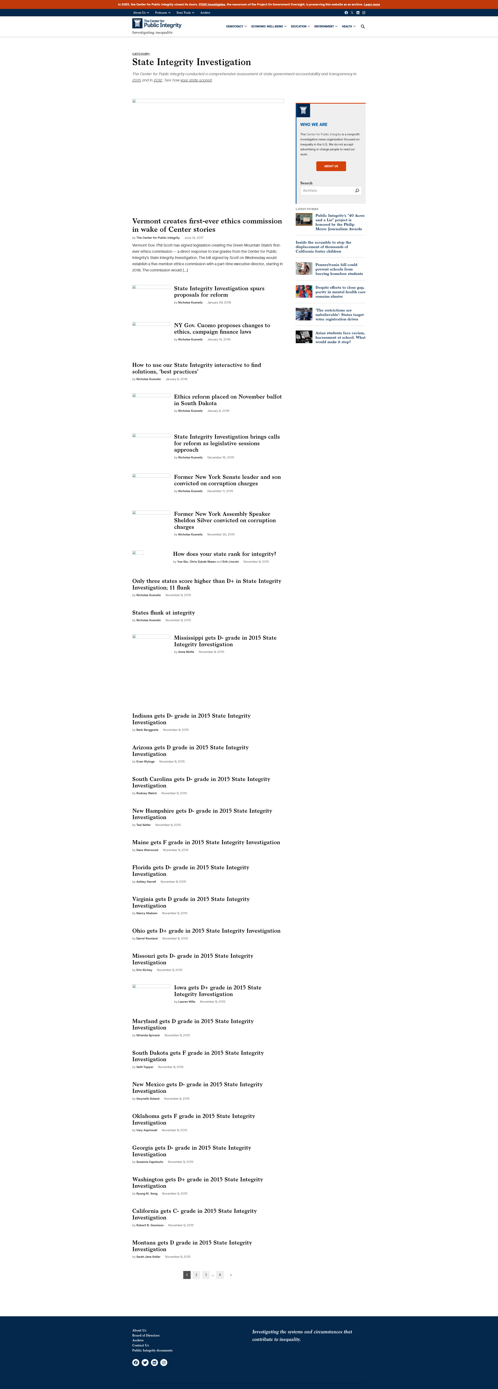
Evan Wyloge (145, 761)
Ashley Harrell (146, 882)
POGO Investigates (212, 4)
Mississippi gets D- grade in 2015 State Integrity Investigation (225, 640)
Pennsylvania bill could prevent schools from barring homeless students (339, 269)
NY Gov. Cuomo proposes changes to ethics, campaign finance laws (222, 328)
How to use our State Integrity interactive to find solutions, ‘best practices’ (196, 368)
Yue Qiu (182, 562)
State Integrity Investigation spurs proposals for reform (219, 291)
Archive (205, 12)
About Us (139, 12)
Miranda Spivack (148, 1035)
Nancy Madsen (146, 913)
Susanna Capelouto (149, 1162)
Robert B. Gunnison (150, 1225)
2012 (158, 80)
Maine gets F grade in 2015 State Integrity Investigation (206, 842)
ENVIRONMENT (324, 26)
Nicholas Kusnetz (190, 302)
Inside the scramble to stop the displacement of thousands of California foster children (323, 246)
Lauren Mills (186, 1002)
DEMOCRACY (234, 26)
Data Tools (184, 12)
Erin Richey (144, 970)
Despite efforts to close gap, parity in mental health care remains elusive (341, 291)
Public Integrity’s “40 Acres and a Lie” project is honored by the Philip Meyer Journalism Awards (340, 222)
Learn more (372, 4)
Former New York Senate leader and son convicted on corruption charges (227, 480)
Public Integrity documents (152, 1350)
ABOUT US (331, 166)
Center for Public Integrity (323, 134)
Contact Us (140, 1345)
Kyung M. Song (146, 1193)
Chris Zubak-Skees (203, 562)
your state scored (196, 80)
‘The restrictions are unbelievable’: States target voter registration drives (340, 314)
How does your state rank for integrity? (224, 554)
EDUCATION (298, 26)
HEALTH (347, 26)
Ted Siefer (143, 825)
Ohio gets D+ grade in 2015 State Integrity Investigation (206, 930)
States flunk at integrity (163, 612)
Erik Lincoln (230, 562)
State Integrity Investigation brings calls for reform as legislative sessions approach (227, 443)
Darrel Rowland (147, 938)
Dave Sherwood (147, 850)
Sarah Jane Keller (148, 1257)
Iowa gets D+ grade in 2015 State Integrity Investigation (217, 990)
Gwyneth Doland (148, 1099)
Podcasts (161, 12)
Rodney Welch (146, 793)
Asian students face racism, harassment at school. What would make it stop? (341, 337)
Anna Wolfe (186, 652)
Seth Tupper (144, 1067)
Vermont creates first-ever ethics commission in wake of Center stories (207, 225)
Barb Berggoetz (147, 730)
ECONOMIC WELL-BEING (267, 26)
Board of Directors (146, 1335)
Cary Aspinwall (146, 1130)
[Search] (357, 191)
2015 (136, 80)
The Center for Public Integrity (158, 238)
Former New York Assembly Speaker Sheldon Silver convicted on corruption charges (225, 520)
